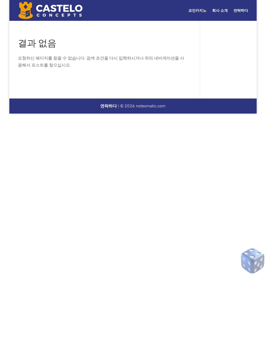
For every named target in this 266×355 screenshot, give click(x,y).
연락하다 (241, 10)
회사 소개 (220, 10)
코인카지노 (197, 10)
